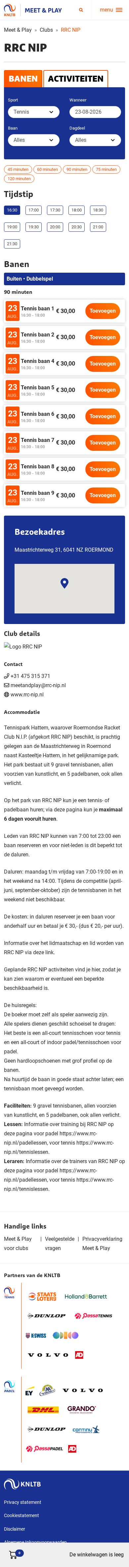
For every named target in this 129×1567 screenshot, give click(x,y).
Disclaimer (14, 1529)
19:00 (12, 226)
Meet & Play (18, 30)
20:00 (55, 226)
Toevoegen (103, 311)
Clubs (46, 30)
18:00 (76, 210)
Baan (13, 128)
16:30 (12, 210)
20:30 (76, 226)
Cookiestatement (21, 1515)
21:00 (98, 226)
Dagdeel (77, 128)
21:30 (12, 243)
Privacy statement (22, 1502)
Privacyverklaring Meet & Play (102, 1243)
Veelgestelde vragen (59, 1243)
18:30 (98, 210)
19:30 (33, 226)
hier (96, 969)
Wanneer (77, 100)
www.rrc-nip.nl (27, 694)
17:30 (55, 210)
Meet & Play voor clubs (18, 1243)
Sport (13, 100)
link (49, 952)
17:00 (33, 210)
